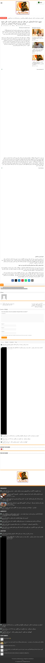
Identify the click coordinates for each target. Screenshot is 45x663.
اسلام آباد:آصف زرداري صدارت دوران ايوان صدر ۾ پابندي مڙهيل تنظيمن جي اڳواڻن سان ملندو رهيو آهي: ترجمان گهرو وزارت (22, 514)
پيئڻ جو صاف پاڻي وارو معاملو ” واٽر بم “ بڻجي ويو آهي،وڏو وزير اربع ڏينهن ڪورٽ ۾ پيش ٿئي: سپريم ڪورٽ (22, 499)
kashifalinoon (31, 658)
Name (2, 323)
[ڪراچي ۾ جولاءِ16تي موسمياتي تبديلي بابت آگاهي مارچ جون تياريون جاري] (1, 507)
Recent (2, 342)
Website (2, 331)
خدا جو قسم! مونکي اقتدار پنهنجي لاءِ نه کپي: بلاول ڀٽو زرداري (8, 304)
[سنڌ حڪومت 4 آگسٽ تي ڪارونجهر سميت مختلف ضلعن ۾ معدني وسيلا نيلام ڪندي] (1, 491)
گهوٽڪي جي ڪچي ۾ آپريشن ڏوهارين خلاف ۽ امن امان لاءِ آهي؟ (15, 441)
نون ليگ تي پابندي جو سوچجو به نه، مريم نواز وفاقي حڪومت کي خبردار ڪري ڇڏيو (21, 521)
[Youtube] (22, 660)
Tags (16, 342)
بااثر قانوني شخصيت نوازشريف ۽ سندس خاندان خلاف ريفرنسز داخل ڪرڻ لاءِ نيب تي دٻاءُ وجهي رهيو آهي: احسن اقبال (36, 305)
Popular (6, 342)
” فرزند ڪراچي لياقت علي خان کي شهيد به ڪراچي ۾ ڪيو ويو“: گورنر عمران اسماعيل (25, 494)
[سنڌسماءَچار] (22, 7)
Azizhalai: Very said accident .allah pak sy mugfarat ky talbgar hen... (16, 652)
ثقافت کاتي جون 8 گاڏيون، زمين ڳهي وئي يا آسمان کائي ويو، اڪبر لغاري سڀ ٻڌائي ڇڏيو (22, 527)
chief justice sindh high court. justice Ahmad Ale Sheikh (13, 287)
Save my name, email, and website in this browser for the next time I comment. (17, 335)
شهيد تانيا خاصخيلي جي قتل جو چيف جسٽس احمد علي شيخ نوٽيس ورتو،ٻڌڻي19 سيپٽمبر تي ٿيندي (14, 288)
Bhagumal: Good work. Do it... (10, 645)
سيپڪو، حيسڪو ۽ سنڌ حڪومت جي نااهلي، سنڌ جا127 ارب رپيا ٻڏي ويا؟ (16, 438)
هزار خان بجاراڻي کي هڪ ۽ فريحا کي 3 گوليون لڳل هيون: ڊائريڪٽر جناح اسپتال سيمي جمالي (25, 503)
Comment (3, 313)
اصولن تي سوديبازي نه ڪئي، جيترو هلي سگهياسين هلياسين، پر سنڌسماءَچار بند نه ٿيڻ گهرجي (25, 18)
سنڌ (14, 25)
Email (2, 327)
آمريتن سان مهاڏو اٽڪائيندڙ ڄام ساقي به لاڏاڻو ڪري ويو (15, 518)
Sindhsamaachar (20, 658)
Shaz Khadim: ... (7, 638)
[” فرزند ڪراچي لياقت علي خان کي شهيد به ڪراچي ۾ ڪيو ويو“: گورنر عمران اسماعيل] (3, 496)
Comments (12, 342)
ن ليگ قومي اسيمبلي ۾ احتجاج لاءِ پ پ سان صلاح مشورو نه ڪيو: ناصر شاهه (20, 524)
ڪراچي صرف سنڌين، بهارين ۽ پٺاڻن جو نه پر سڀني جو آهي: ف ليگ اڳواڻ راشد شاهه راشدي (37, 50)
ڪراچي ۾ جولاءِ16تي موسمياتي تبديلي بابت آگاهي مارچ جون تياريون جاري (19, 507)
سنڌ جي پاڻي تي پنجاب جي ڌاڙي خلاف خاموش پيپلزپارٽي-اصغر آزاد (37, 38)
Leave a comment (20, 25)
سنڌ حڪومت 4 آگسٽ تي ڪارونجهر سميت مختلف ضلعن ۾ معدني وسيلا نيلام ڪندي (21, 491)
